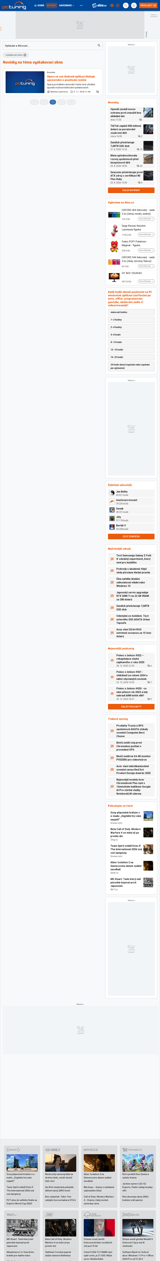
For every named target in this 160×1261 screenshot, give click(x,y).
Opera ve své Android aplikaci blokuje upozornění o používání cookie (71, 78)
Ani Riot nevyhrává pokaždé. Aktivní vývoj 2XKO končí (59, 1189)
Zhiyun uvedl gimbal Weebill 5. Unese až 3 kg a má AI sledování (137, 1242)
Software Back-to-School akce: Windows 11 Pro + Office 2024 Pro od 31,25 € (137, 1255)
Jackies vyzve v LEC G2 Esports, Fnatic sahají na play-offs (137, 1187)
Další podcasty (131, 706)
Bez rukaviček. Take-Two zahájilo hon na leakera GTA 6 (60, 1198)
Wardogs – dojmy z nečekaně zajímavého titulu (99, 1189)
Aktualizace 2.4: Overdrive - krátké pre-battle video (21, 1254)
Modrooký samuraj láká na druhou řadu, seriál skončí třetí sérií (59, 1177)
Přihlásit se (148, 5)
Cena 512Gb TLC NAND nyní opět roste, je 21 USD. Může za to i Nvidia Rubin (98, 1255)
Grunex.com (116, 823)
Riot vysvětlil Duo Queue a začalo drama (135, 1176)
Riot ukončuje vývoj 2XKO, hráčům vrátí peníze (135, 1198)
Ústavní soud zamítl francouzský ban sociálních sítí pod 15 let (98, 1242)
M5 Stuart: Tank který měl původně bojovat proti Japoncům (125, 883)
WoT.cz (114, 889)
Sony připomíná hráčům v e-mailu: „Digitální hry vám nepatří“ (125, 816)
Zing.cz (114, 839)
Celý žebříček (131, 536)
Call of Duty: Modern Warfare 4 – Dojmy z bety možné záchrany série (99, 1200)
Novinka (51, 72)
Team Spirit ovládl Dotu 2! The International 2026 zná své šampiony (126, 849)
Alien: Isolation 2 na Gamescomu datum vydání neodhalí (125, 866)
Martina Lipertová (59, 92)
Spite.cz (114, 873)
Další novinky (131, 190)
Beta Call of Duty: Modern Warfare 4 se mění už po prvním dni (125, 833)
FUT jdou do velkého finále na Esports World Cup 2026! (22, 1202)
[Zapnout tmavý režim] (134, 5)
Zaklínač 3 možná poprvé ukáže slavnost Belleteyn (58, 1254)
